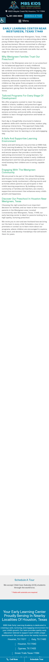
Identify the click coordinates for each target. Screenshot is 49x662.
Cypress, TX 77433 (27, 649)
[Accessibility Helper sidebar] (3, 20)
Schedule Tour (36, 659)
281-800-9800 (15, 16)
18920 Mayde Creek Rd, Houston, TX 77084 (26, 11)
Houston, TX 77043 (27, 644)
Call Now (13, 659)
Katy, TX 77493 (39, 640)
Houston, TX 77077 (17, 640)
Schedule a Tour (33, 16)
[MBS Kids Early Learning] (24, 5)
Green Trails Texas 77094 (27, 653)
